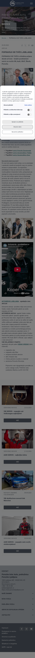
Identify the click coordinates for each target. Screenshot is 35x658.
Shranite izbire (17, 127)
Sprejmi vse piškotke (17, 122)
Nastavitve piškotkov (17, 132)
